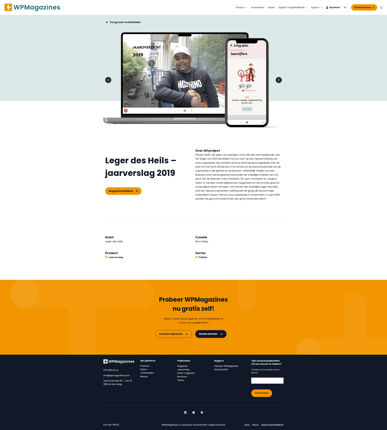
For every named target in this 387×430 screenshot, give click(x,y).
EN (345, 7)
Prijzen (271, 7)
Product (240, 7)
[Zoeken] (381, 7)
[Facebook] (202, 412)
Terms (247, 424)
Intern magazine (186, 373)
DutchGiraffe (221, 369)
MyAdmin (334, 7)
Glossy (180, 380)
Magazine (182, 366)
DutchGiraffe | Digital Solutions (209, 424)
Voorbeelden (257, 7)
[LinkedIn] (185, 412)
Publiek (203, 257)
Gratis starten (362, 7)
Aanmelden (261, 393)
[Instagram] (193, 412)
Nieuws (144, 376)
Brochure (182, 376)
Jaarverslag (116, 257)
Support (315, 7)
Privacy (255, 424)
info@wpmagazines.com (116, 375)
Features (145, 365)
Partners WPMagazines (226, 366)
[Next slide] (279, 80)
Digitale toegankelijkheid (291, 7)
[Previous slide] (108, 80)
